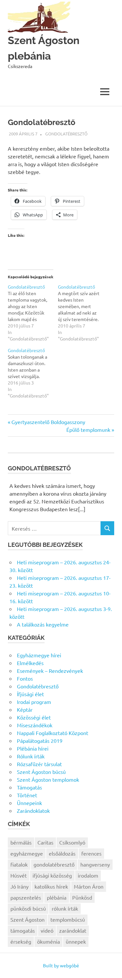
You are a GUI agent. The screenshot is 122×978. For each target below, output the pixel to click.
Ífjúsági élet (30, 694)
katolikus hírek (51, 886)
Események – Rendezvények (50, 670)
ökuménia (48, 941)
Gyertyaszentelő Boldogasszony (48, 422)
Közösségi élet (34, 717)
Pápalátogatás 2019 (39, 740)
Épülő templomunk (88, 429)
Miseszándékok (34, 725)
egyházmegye (26, 853)
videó (47, 930)
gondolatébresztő (54, 864)
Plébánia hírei (32, 748)
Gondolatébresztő (66, 133)
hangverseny (95, 864)
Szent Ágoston (27, 919)
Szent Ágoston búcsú (41, 771)
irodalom (88, 875)
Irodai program (34, 701)
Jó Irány (19, 886)
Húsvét (18, 875)
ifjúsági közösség (52, 875)
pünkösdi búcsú (28, 908)
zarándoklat (72, 930)
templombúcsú (67, 919)
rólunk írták (65, 908)
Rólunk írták (31, 756)
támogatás (22, 930)
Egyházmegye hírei (39, 655)
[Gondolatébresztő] (33, 312)
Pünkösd (82, 897)
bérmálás (21, 842)
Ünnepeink (29, 803)
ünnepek (76, 941)
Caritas (45, 842)
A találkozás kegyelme (43, 624)
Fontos (25, 678)
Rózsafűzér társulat (39, 764)
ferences (91, 853)
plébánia (56, 897)
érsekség (20, 941)
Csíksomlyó (72, 842)
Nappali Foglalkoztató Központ (52, 733)
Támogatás (29, 787)
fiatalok (19, 864)
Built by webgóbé (61, 965)
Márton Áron (88, 886)
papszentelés (25, 897)
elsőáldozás (62, 853)
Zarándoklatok (33, 810)
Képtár (25, 709)
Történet (27, 795)
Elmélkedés (30, 663)
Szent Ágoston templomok (48, 779)
